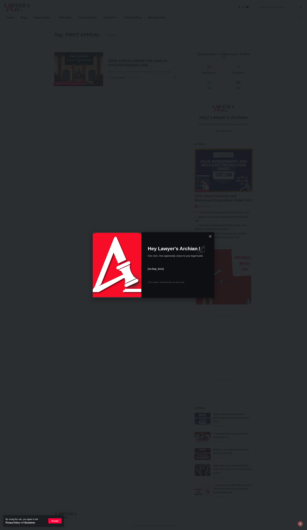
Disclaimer (29, 522)
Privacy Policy (13, 522)
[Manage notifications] (300, 523)
